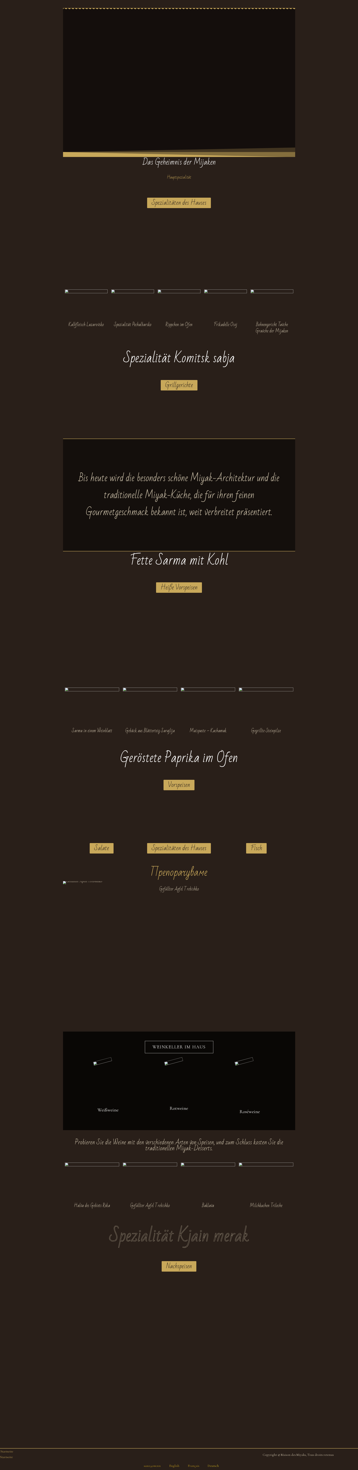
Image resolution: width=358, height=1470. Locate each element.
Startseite (6, 1451)
